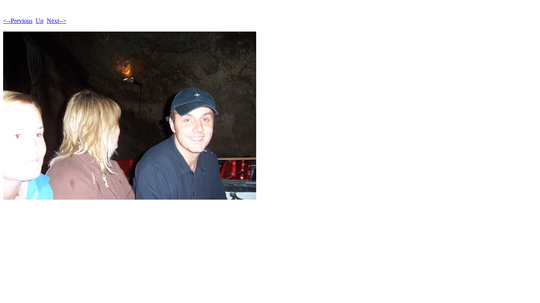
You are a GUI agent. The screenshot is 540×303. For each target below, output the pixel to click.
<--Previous (17, 20)
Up (39, 20)
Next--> (56, 20)
